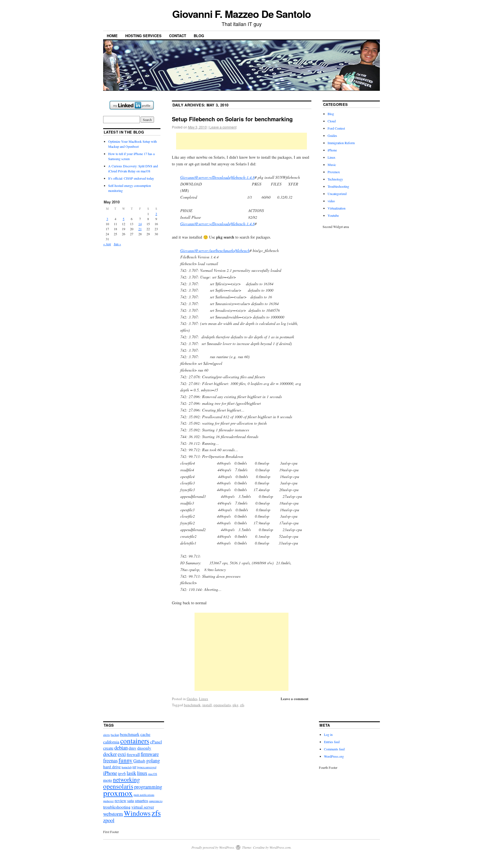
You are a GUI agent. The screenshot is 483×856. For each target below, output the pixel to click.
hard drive (112, 766)
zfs (242, 704)
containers (134, 740)
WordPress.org (334, 756)
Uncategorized (337, 193)
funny (125, 760)
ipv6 (122, 773)
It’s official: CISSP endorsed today (131, 178)
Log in (328, 734)
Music (332, 164)
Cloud (332, 121)
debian (121, 747)
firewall (133, 754)
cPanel (156, 742)
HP (134, 767)
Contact (177, 35)
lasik (131, 772)
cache (145, 734)
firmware (150, 753)
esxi (122, 753)
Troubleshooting (338, 186)
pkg (235, 704)
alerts (106, 735)
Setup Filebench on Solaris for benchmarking (232, 119)
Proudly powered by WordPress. (213, 847)
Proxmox (334, 172)
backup (115, 735)
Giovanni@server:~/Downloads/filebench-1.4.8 (217, 177)
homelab (127, 767)
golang (153, 760)
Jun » (117, 244)
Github (139, 761)
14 (140, 224)
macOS (152, 774)
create (108, 748)
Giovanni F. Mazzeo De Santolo (241, 13)
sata (130, 800)
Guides (192, 698)
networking (126, 779)
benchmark (192, 704)
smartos (141, 800)
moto (107, 780)
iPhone (332, 150)
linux (142, 772)
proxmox (118, 792)
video (331, 201)
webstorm (113, 813)
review (120, 800)
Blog (199, 35)
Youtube (333, 215)
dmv (132, 748)
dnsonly (144, 748)
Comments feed (334, 749)
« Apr (107, 244)
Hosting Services (143, 35)
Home (112, 35)
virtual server (142, 807)
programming (148, 786)
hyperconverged (146, 767)
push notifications (144, 795)
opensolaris (222, 704)
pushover (108, 801)
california (111, 742)
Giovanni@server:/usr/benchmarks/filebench (215, 250)
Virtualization (336, 208)
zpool (108, 820)
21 (140, 229)
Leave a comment (222, 127)
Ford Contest (336, 128)
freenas (110, 760)
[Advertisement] (241, 141)
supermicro (155, 801)
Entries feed (332, 742)
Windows (137, 813)
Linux (203, 698)
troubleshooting (117, 807)
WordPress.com (280, 847)
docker (110, 753)
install (207, 704)
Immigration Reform (341, 143)
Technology (335, 179)
